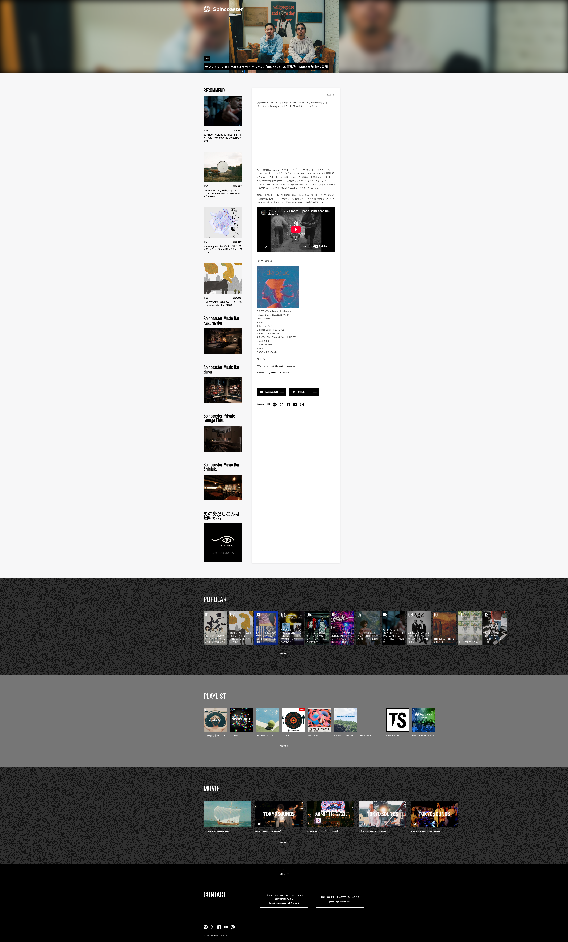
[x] (281, 406)
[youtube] (295, 406)
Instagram (290, 366)
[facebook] (288, 406)
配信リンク (263, 359)
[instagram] (302, 406)
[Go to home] (223, 9)
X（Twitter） (278, 366)
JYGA (278, 199)
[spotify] (274, 406)
